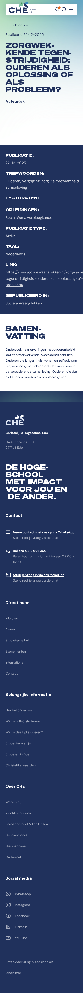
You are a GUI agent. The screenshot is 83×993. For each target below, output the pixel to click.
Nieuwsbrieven (16, 846)
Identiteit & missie (19, 813)
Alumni (10, 629)
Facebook (22, 916)
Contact (12, 673)
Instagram (22, 905)
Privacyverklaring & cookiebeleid (30, 962)
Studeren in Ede (17, 754)
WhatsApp (23, 894)
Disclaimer (13, 973)
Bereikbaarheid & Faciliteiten (27, 824)
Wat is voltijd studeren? (23, 721)
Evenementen (16, 651)
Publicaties (20, 25)
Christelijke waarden (21, 765)
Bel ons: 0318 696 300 (30, 551)
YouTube (21, 938)
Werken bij (13, 802)
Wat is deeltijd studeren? (24, 732)
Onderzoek (14, 857)
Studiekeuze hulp (18, 640)
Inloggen (12, 618)
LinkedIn (21, 927)
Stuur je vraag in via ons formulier (38, 575)
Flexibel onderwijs (19, 710)
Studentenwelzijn (18, 743)
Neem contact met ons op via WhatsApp (43, 532)
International (15, 662)
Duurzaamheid (16, 835)
